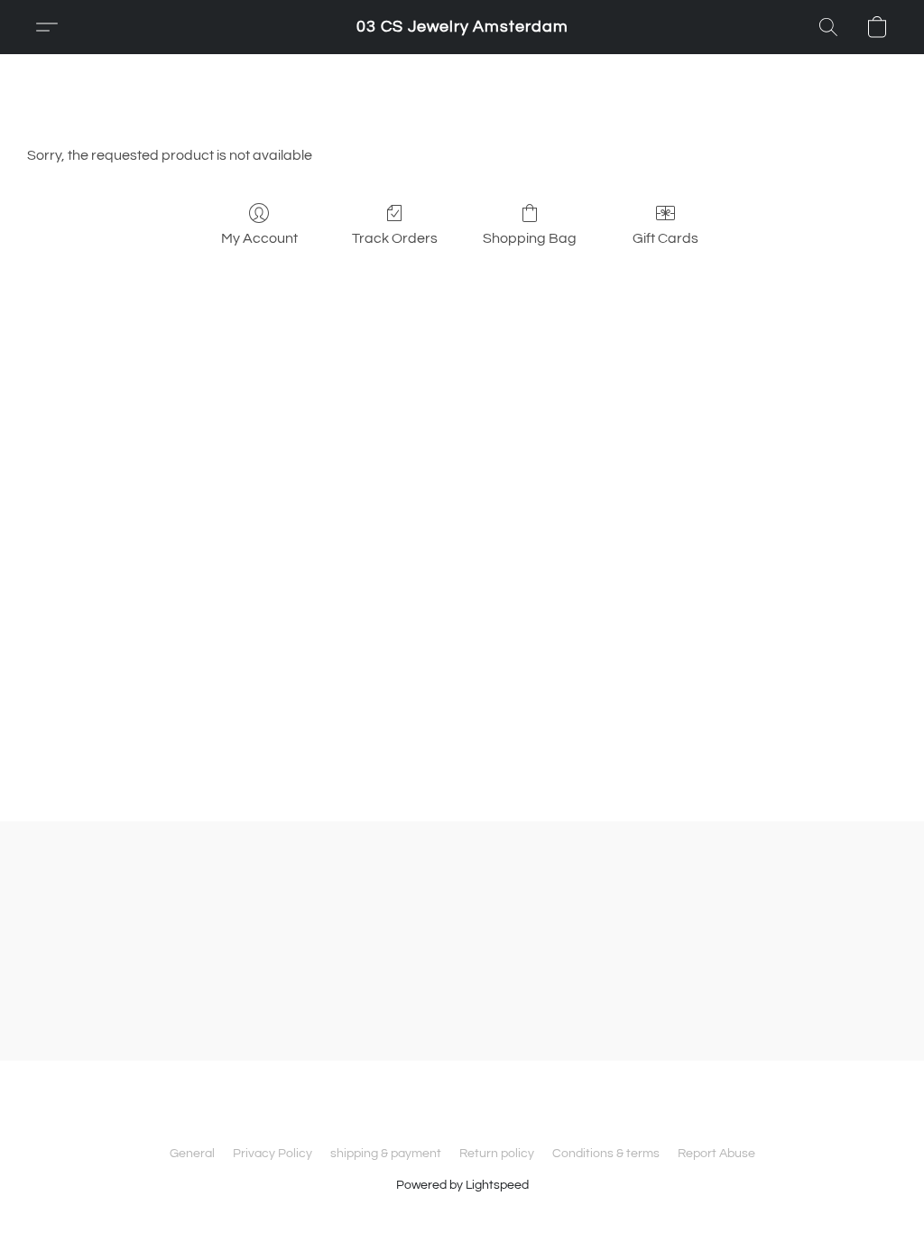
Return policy (496, 1153)
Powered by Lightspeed (462, 1185)
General (192, 1153)
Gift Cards (665, 238)
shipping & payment (385, 1153)
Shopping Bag (530, 238)
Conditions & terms (606, 1153)
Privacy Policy (272, 1153)
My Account (259, 238)
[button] (462, 27)
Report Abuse (716, 1153)
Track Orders (395, 238)
